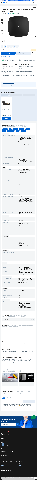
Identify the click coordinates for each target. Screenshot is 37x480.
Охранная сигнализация (5, 437)
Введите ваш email (5, 424)
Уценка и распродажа (5, 445)
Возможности (5, 129)
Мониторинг (28, 129)
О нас (2, 448)
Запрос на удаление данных (6, 452)
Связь (10, 129)
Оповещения (21, 129)
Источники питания (5, 434)
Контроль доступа (4, 439)
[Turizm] (18, 0)
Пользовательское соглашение (7, 451)
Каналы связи (15, 129)
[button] (2, 18)
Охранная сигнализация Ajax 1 (28, 94)
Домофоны (3, 438)
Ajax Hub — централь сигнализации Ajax (26, 383)
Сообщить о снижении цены (7, 56)
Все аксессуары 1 (5, 94)
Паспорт (6, 319)
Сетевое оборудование (5, 441)
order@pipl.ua (21, 466)
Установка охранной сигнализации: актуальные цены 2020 (9, 383)
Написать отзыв (29, 401)
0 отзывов (7, 13)
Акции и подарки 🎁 (5, 431)
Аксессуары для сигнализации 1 (15, 94)
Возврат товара (4, 455)
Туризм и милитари (5, 433)
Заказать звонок (14, 85)
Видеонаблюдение (4, 435)
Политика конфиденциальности (7, 454)
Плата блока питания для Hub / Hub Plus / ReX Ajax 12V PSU (6, 109)
